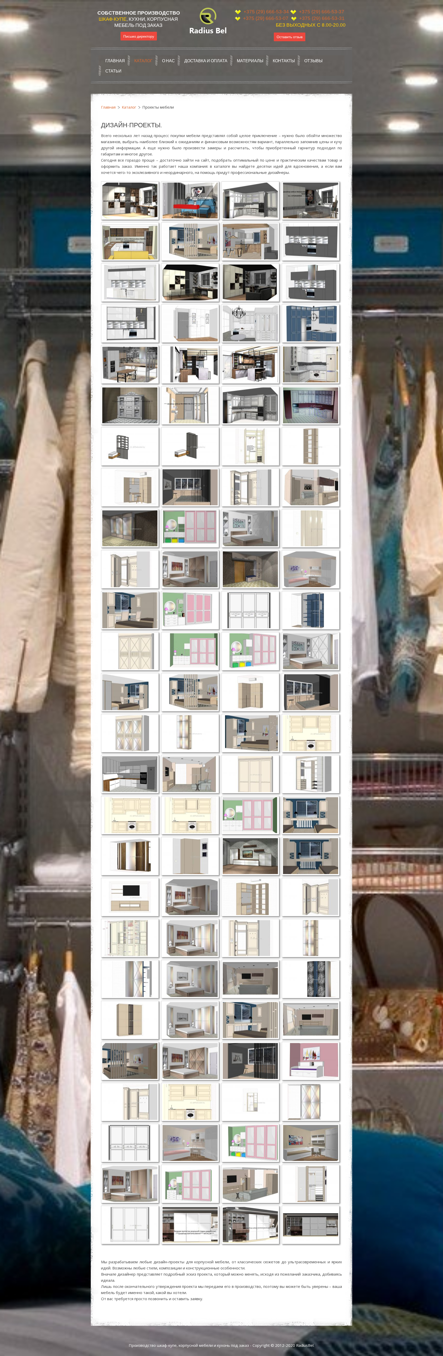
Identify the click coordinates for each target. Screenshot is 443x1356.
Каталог (143, 60)
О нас (168, 60)
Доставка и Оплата (205, 60)
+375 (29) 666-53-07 (265, 18)
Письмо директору (138, 36)
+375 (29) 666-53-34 (266, 11)
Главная (115, 60)
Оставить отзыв (290, 37)
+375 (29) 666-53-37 (321, 11)
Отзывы (313, 60)
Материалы (250, 60)
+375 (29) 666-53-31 (321, 18)
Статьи (113, 70)
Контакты (284, 60)
